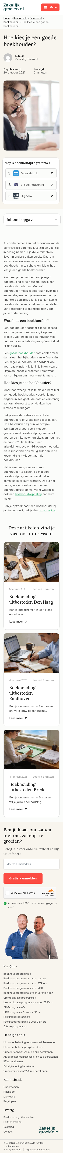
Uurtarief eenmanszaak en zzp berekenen (28, 1051)
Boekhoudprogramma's (17, 973)
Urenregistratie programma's (20, 997)
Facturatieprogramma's (17, 1016)
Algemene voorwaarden (37, 1149)
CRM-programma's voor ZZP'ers (22, 1012)
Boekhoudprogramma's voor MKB (23, 988)
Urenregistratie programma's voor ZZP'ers (28, 1002)
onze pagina (47, 510)
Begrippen (10, 1101)
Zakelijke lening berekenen (19, 1066)
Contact (8, 1131)
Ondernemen (11, 1086)
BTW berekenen (13, 1061)
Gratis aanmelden (23, 878)
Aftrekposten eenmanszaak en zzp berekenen (31, 1056)
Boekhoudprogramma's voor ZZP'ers (25, 983)
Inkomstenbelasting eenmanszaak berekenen (30, 1042)
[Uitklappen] (56, 219)
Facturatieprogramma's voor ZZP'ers (25, 1021)
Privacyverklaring (12, 1149)
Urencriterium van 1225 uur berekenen (26, 1071)
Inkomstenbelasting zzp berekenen (24, 1047)
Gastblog (9, 1126)
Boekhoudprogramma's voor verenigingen (28, 992)
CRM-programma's (14, 1007)
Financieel (9, 1091)
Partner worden (13, 1121)
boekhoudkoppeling (28, 494)
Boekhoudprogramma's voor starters (25, 978)
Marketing (9, 1096)
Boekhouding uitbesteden (19, 1117)
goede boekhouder (22, 353)
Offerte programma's (16, 1026)
